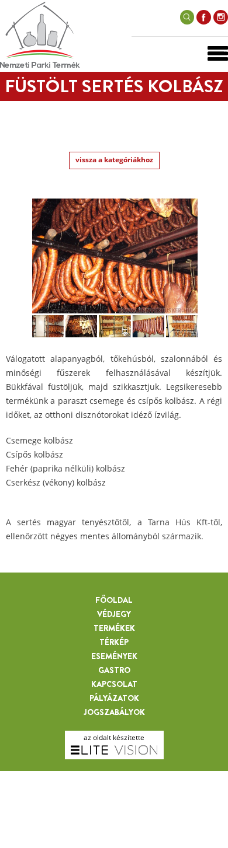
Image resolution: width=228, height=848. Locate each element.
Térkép (114, 642)
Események (114, 656)
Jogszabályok (114, 712)
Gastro (114, 670)
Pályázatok (114, 698)
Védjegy (114, 614)
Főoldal (114, 600)
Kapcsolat (114, 684)
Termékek (114, 628)
